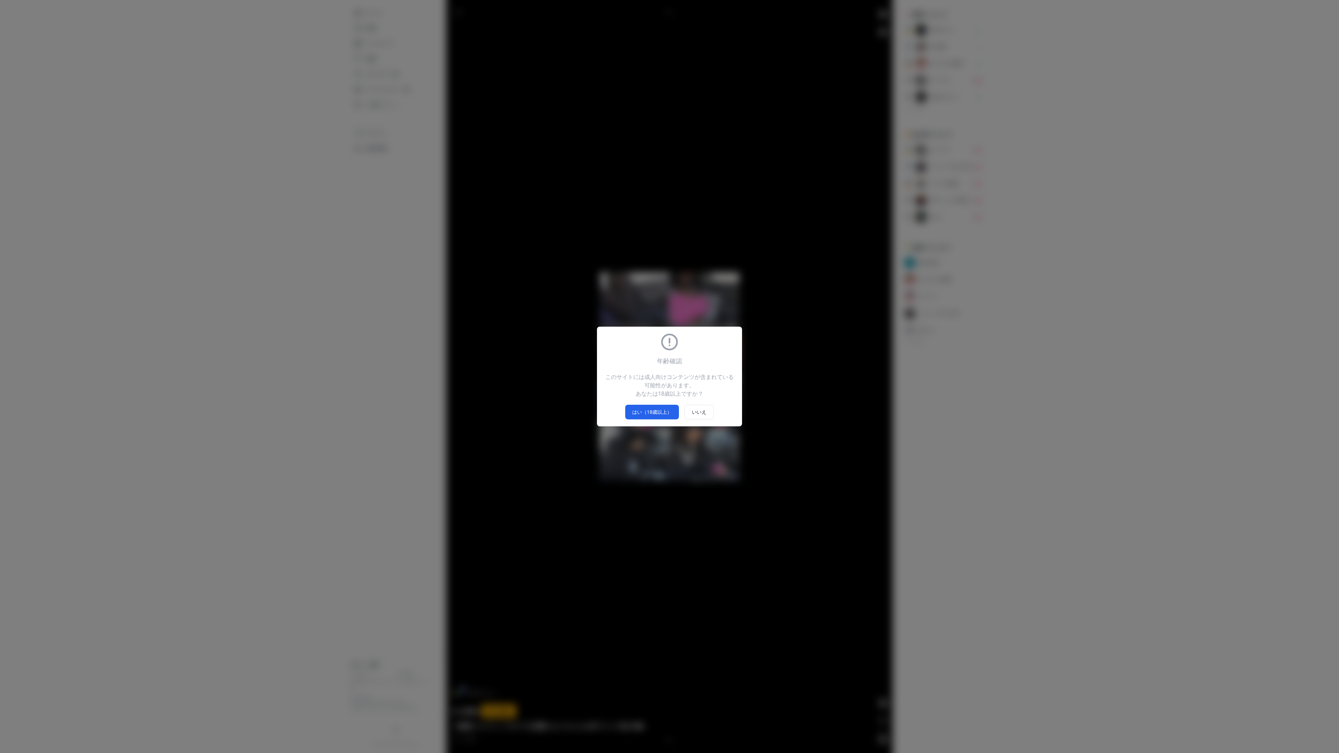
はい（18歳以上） (652, 412)
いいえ (699, 412)
